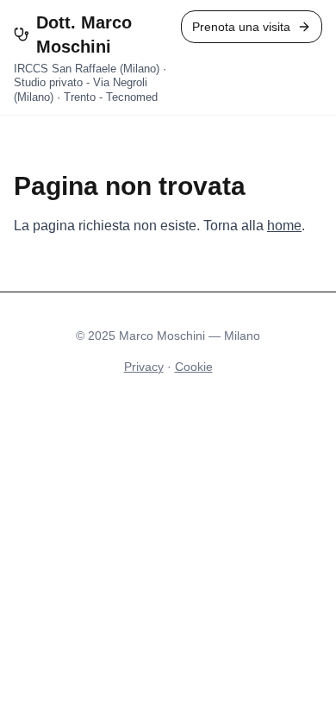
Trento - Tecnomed (111, 97)
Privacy (144, 366)
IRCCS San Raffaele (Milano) (86, 68)
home (284, 225)
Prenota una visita (241, 27)
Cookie (194, 366)
